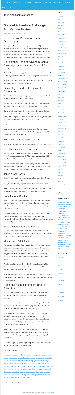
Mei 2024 (60, 100)
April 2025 (61, 66)
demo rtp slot (18, 360)
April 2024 (61, 103)
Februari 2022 (62, 185)
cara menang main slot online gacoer (22, 357)
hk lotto (60, 269)
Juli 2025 (60, 57)
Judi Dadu (37, 2)
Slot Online (27, 2)
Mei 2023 (60, 138)
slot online (61, 296)
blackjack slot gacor (33, 355)
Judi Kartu (47, 2)
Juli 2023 (60, 132)
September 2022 (62, 163)
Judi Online (6, 2)
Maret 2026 (61, 32)
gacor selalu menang (39, 363)
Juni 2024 (61, 97)
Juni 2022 (61, 172)
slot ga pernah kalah (27, 371)
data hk (60, 284)
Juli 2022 (60, 169)
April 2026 (61, 28)
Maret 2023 (61, 144)
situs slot (60, 261)
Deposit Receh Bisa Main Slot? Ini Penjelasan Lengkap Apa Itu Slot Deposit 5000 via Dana (65, 215)
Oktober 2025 (62, 47)
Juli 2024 (60, 94)
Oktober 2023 (62, 122)
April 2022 (61, 178)
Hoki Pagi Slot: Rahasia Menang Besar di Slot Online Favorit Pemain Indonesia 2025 (64, 225)
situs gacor (61, 277)
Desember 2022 (62, 153)
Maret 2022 (61, 182)
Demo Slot (17, 2)
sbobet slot (7, 371)
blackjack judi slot (18, 355)
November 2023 (62, 119)
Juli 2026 (60, 19)
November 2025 (62, 44)
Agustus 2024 (62, 91)
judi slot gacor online (17, 366)
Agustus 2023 (62, 128)
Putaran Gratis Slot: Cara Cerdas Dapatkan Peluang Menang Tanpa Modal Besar (64, 205)
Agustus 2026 (62, 16)
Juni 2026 (61, 22)
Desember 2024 (62, 78)
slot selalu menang (26, 377)
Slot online (61, 304)
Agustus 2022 (62, 166)
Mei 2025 (60, 63)
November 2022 (62, 157)
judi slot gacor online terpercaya (37, 366)
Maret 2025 (61, 69)
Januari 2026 (61, 38)
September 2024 (62, 88)
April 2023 (61, 141)
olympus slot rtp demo (28, 369)
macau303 (61, 292)
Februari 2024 (62, 110)
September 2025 (62, 50)
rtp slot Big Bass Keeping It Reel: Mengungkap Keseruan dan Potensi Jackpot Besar (64, 244)
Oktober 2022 (62, 160)
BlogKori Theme (49, 392)
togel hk (60, 265)
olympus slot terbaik (44, 369)
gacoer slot (38, 360)
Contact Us (67, 2)
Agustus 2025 (62, 53)
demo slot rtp (28, 360)
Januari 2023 (61, 150)
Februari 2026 (62, 35)
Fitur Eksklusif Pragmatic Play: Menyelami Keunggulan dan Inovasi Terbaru (64, 234)
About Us (57, 2)
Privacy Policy (7, 7)
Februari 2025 (62, 72)
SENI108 (60, 258)
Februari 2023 (62, 147)
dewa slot (60, 300)
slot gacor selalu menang (17, 374)
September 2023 (62, 125)
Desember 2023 (62, 116)
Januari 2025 (61, 75)
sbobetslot (15, 371)
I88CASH (61, 281)
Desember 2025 (62, 41)
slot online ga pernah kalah (36, 374)
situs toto (60, 273)
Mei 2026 (60, 25)
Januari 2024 (61, 113)
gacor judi (17, 363)
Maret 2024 (61, 107)
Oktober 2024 (62, 85)
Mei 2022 (60, 175)
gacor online (26, 363)
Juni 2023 (61, 135)
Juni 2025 (61, 60)
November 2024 (62, 82)
